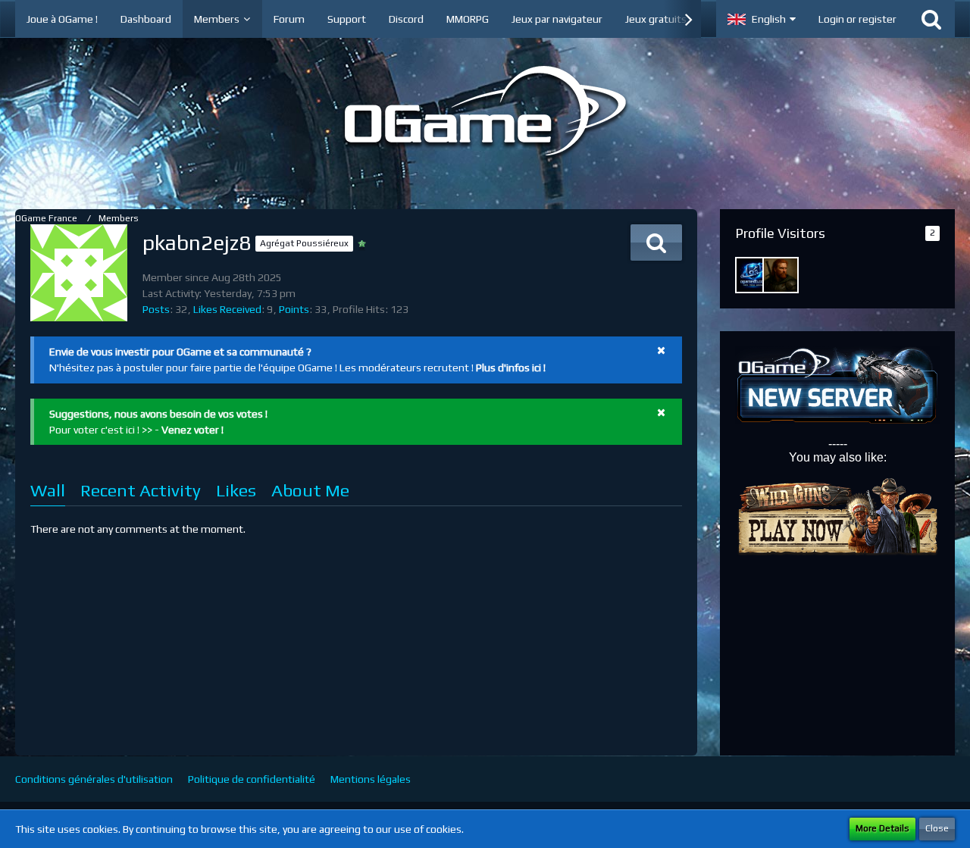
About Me (310, 490)
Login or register (857, 19)
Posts (156, 309)
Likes (236, 490)
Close (937, 828)
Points (294, 309)
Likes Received (227, 309)
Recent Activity (140, 490)
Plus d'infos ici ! (511, 367)
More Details (882, 828)
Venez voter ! (192, 430)
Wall (47, 490)
